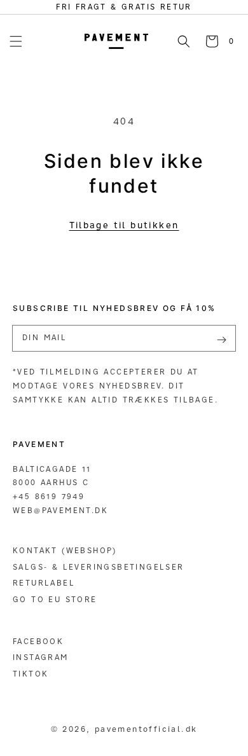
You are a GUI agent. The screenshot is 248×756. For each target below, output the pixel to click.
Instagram (41, 657)
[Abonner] (221, 340)
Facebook (38, 641)
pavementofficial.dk (146, 729)
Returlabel (44, 583)
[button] (16, 41)
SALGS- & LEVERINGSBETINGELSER (98, 567)
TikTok (30, 673)
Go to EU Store (55, 599)
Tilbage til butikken (124, 225)
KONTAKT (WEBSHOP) (65, 550)
